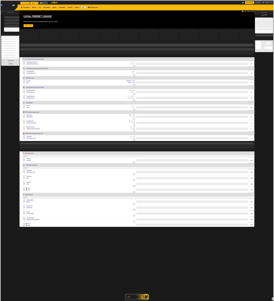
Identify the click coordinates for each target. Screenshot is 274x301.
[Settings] (264, 2)
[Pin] (24, 62)
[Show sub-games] (134, 66)
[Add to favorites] (24, 64)
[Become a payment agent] (243, 2)
